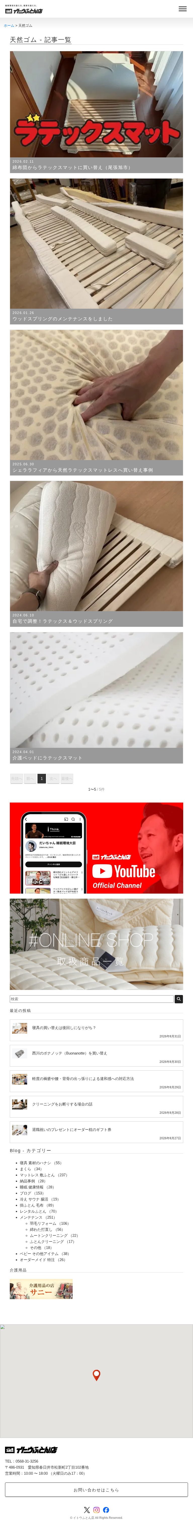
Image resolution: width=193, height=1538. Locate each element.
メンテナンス (31, 1217)
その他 (35, 1247)
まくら (25, 1169)
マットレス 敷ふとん (37, 1175)
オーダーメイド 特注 (37, 1260)
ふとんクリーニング (47, 1241)
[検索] (179, 999)
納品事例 (27, 1181)
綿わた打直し (41, 1229)
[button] (96, 1375)
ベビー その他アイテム (39, 1253)
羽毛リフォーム (43, 1223)
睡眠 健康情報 (31, 1187)
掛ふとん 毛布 (31, 1205)
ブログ (25, 1193)
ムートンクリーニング (49, 1235)
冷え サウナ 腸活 (34, 1199)
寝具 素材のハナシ (35, 1163)
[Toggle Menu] (183, 8)
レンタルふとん (33, 1211)
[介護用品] (41, 1289)
